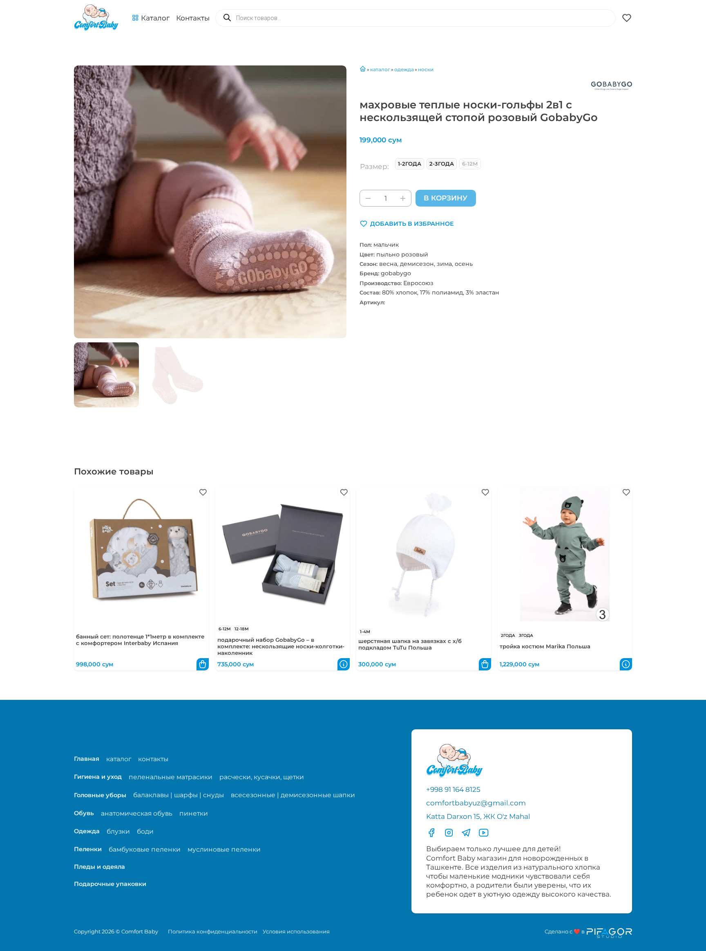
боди (145, 831)
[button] (151, 17)
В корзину (445, 198)
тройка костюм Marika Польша (545, 646)
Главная (86, 758)
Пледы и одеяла (99, 866)
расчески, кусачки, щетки (261, 777)
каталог (118, 759)
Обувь (84, 813)
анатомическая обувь (136, 813)
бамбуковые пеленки (145, 849)
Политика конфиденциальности (212, 931)
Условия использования (296, 931)
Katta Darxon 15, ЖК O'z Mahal (478, 816)
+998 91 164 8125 (453, 789)
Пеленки (88, 849)
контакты (153, 759)
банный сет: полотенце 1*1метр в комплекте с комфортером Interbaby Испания (140, 639)
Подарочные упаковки (110, 884)
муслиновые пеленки (224, 849)
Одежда (87, 831)
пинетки (193, 813)
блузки (118, 831)
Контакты (193, 18)
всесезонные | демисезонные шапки (293, 795)
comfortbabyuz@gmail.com (476, 803)
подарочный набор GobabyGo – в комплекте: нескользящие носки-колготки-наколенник (280, 646)
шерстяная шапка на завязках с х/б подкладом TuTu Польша (410, 644)
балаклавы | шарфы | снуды (178, 795)
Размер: (374, 166)
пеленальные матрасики (170, 777)
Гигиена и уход (98, 776)
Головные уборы (100, 795)
